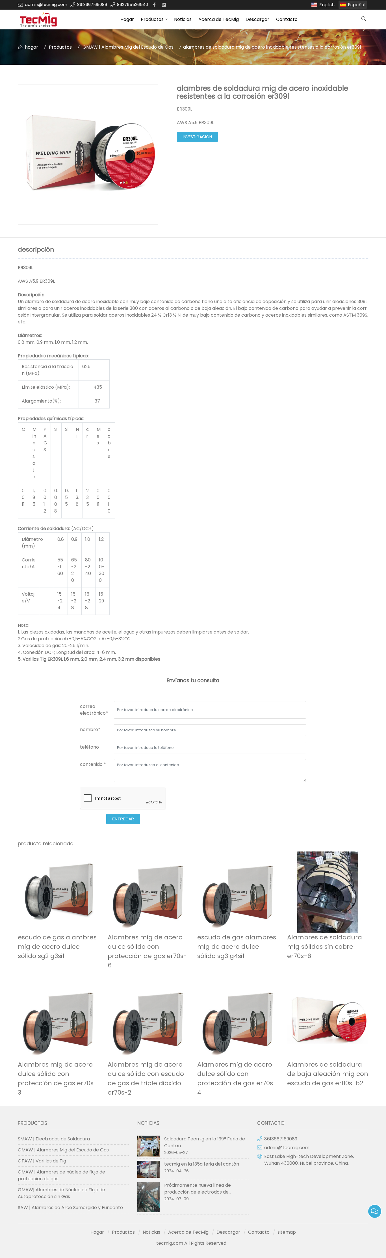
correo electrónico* (94, 709)
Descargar (257, 19)
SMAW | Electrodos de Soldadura (54, 1139)
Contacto (287, 19)
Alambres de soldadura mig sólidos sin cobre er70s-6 (324, 946)
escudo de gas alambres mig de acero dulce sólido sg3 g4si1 (236, 946)
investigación (197, 137)
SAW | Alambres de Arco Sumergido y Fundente (70, 1207)
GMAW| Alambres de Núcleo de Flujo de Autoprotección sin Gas (61, 1193)
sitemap (286, 1232)
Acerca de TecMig (218, 19)
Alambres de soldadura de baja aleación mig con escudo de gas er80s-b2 (327, 1074)
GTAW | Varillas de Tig (42, 1161)
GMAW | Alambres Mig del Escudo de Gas (128, 47)
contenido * (93, 764)
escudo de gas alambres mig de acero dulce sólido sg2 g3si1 (57, 946)
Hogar (127, 19)
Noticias (183, 19)
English (327, 4)
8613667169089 (92, 4)
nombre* (90, 729)
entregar (123, 819)
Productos (152, 19)
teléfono (89, 747)
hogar (31, 47)
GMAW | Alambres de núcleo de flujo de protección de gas (61, 1175)
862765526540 (132, 4)
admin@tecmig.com (46, 4)
